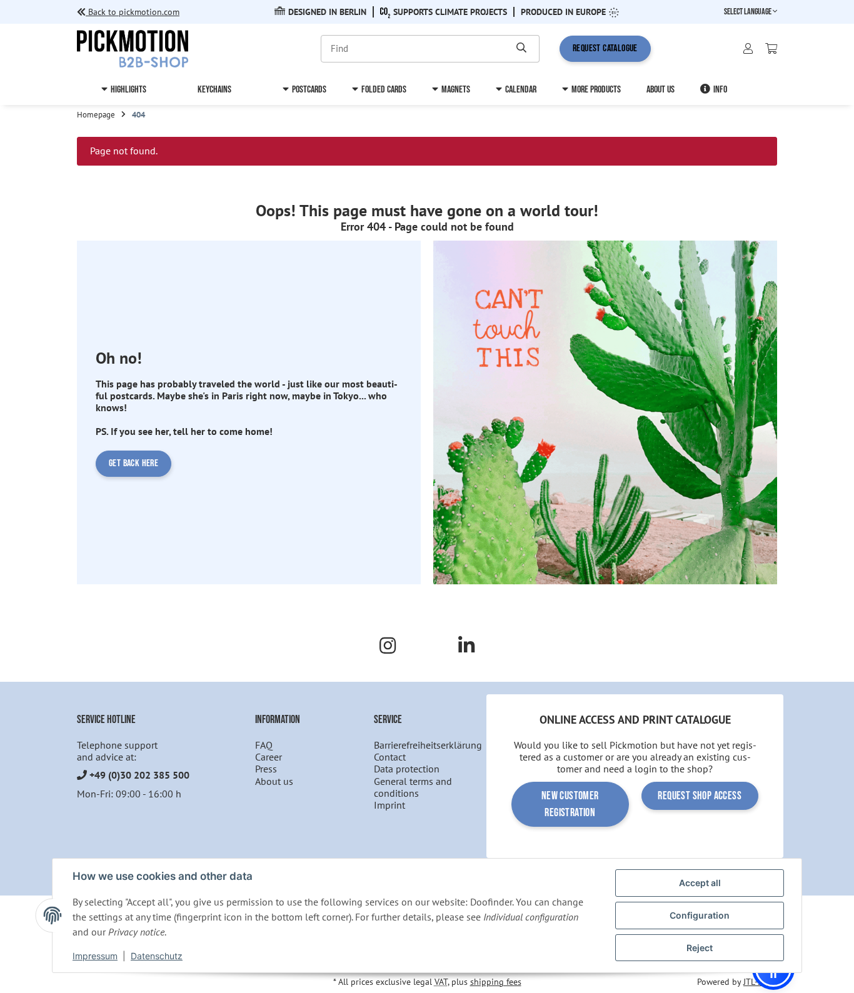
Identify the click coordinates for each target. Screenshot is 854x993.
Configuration (700, 915)
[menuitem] (124, 89)
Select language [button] (748, 12)
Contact (390, 757)
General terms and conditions (413, 787)
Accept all (700, 882)
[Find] (522, 49)
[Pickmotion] (132, 47)
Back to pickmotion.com (132, 11)
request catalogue (605, 48)
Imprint (389, 805)
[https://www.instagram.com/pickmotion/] (387, 645)
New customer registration (570, 804)
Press (266, 768)
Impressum (95, 956)
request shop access (699, 795)
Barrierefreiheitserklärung (428, 745)
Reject (699, 947)
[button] (748, 48)
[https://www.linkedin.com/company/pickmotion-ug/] (466, 645)
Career (268, 757)
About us (274, 781)
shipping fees (495, 981)
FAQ (264, 745)
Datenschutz (157, 956)
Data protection (407, 768)
